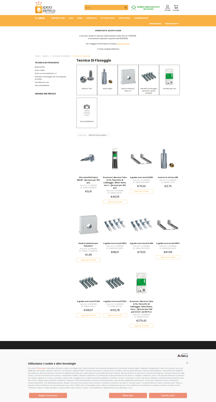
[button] (187, 363)
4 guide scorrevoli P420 (88, 301)
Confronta (88, 161)
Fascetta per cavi (42, 82)
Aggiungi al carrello (115, 202)
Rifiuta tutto (128, 395)
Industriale (124, 18)
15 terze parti (41, 368)
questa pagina (123, 43)
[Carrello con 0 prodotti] (176, 7)
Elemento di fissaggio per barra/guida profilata (50, 77)
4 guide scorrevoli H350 (141, 177)
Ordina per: (82, 135)
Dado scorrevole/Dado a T (46, 73)
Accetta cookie (168, 395)
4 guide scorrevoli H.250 (141, 243)
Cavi (71, 18)
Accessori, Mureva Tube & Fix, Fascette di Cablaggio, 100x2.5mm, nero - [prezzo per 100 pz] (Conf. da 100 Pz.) (141, 306)
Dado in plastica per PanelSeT (88, 244)
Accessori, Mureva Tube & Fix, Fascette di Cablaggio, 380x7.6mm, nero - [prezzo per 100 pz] (115, 182)
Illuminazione (141, 18)
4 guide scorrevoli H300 (114, 243)
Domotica (91, 18)
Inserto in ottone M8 (168, 177)
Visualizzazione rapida (88, 156)
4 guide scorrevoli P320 (114, 301)
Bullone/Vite (40, 67)
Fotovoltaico (107, 18)
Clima (79, 18)
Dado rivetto (40, 70)
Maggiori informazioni (48, 395)
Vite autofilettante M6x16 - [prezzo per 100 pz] (88, 180)
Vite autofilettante (42, 85)
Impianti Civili (58, 18)
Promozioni (155, 23)
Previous (209, 394)
